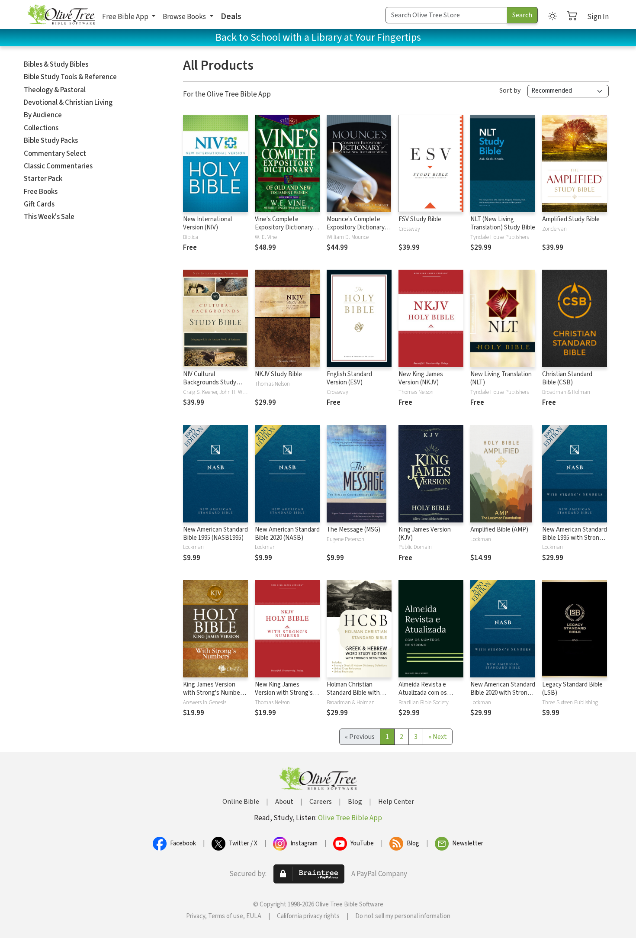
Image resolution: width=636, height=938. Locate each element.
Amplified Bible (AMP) (499, 529)
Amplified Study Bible (571, 219)
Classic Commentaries (58, 166)
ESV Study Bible (419, 219)
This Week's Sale (49, 217)
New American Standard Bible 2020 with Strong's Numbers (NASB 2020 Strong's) (502, 697)
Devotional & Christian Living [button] (68, 102)
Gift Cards (39, 204)
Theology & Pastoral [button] (55, 90)
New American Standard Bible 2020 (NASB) (287, 533)
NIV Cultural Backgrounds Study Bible (209, 382)
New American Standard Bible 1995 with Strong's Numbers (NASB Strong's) (574, 542)
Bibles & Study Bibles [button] (56, 64)
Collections (41, 128)
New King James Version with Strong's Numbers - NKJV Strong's (284, 697)
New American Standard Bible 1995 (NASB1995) (215, 533)
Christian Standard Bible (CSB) (567, 378)
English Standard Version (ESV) (349, 378)
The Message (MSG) (353, 529)
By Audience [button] (43, 115)
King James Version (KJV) (424, 533)
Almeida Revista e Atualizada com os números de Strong (424, 693)
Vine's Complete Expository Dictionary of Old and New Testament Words (287, 231)
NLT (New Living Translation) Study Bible (502, 223)
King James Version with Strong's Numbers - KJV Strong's (214, 693)
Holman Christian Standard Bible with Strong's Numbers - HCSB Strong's (353, 697)
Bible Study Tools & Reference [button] (70, 77)
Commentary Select (55, 153)
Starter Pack (43, 179)
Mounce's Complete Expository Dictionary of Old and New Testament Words (359, 231)
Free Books (41, 192)
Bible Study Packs (51, 140)
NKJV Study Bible (278, 374)
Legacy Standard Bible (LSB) (572, 688)
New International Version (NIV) (207, 223)
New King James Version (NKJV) (420, 378)
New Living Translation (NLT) (501, 378)
